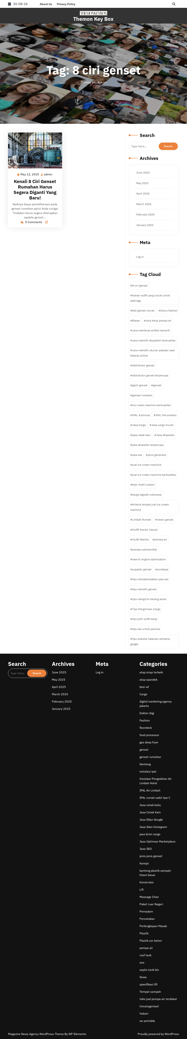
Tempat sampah (150, 991)
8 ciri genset (140, 285)
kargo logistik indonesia (146, 494)
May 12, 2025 (29, 174)
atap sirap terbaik (151, 672)
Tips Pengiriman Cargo (146, 609)
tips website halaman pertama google (150, 641)
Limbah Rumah (141, 519)
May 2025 (142, 183)
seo (142, 962)
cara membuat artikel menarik (151, 330)
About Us (46, 4)
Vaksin (144, 1013)
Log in (140, 256)
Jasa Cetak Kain (150, 812)
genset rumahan (142, 395)
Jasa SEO (146, 849)
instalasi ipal (148, 771)
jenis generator (157, 455)
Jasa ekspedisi (165, 435)
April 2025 (143, 193)
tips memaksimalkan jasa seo (150, 579)
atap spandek (148, 679)
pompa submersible (144, 549)
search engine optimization (149, 559)
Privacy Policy (66, 4)
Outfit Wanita (140, 539)
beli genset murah (143, 310)
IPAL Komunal (141, 415)
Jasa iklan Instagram (153, 827)
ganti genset (139, 385)
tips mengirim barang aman (149, 599)
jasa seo (137, 455)
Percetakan (147, 919)
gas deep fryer (149, 742)
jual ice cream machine (146, 464)
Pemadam (146, 911)
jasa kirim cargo (150, 834)
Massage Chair (149, 897)
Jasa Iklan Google (151, 819)
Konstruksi (147, 882)
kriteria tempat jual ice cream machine (149, 507)
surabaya (162, 569)
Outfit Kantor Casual (144, 529)
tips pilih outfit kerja (144, 619)
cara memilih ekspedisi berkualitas (153, 340)
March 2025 (143, 204)
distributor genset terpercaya (150, 375)
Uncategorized (149, 1006)
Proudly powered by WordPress (158, 1034)
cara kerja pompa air (158, 320)
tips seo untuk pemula (146, 629)
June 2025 (143, 172)
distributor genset (143, 365)
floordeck (146, 727)
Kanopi (144, 863)
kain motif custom (143, 484)
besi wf (144, 687)
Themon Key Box (93, 18)
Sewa (143, 977)
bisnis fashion (169, 310)
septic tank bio (149, 970)
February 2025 (145, 214)
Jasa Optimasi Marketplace (157, 841)
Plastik (144, 933)
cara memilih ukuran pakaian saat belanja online (152, 353)
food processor (149, 735)
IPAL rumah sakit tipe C (155, 797)
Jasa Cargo (139, 425)
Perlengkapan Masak (153, 926)
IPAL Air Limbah (150, 790)
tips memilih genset (144, 589)
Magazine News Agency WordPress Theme (36, 1034)
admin (48, 174)
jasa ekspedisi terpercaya (148, 445)
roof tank (145, 955)
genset (157, 385)
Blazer (136, 320)
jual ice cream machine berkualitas (154, 474)
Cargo (143, 694)
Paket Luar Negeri (151, 904)
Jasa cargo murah (162, 425)
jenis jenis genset (151, 856)
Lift (142, 889)
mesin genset (165, 519)
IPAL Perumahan (166, 415)
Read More (33, 150)
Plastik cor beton (151, 940)
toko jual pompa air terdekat (158, 999)
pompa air (160, 539)
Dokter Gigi (147, 713)
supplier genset (141, 569)
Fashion (145, 720)
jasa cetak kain (141, 435)
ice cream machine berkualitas (151, 405)
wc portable (147, 1021)
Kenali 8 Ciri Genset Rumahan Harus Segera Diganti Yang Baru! (35, 189)
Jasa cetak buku (150, 805)
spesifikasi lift (149, 984)
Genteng (145, 764)
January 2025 (145, 225)
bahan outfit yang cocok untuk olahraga (150, 298)
